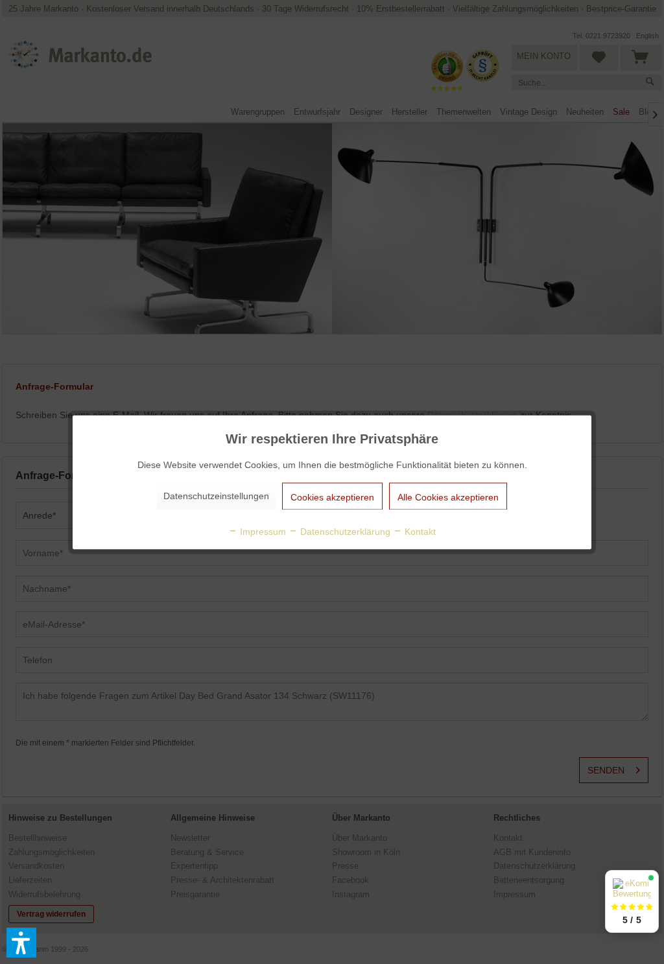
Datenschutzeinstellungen (216, 495)
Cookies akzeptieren (332, 496)
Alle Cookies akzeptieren (448, 496)
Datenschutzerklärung (344, 531)
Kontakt (419, 531)
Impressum (261, 531)
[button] (21, 943)
